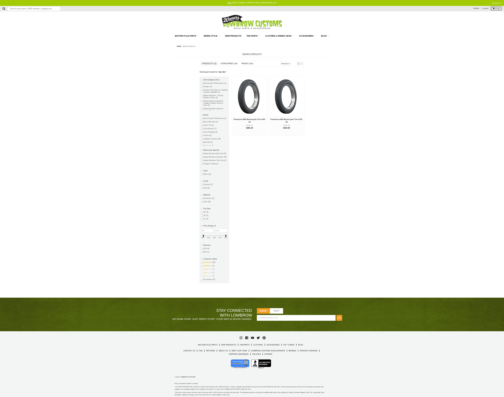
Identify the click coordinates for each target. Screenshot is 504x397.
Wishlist (476, 8)
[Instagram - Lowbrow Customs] (241, 337)
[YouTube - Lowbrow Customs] (252, 337)
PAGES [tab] (247, 63)
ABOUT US (223, 351)
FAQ (201, 351)
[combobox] (34, 9)
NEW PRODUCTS (228, 345)
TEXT (277, 310)
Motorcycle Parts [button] (186, 36)
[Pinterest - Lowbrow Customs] (264, 337)
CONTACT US (189, 351)
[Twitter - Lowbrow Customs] (258, 337)
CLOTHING (258, 345)
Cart (497, 8)
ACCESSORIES (273, 345)
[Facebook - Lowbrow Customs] (246, 337)
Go (339, 318)
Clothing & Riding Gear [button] (278, 36)
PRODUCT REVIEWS (309, 351)
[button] (298, 63)
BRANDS (292, 351)
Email (263, 310)
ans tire (222, 72)
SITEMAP (268, 354)
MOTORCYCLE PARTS (207, 345)
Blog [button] (324, 36)
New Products (233, 36)
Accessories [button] (306, 36)
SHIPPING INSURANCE (239, 354)
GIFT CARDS (288, 345)
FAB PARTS (245, 345)
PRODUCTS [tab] (209, 63)
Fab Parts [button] (252, 36)
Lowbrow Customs (187, 377)
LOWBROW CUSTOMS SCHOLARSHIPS (268, 351)
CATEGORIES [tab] (228, 63)
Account (485, 8)
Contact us (496, 3)
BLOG (300, 345)
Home (179, 46)
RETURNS (210, 351)
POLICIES (256, 354)
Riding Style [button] (211, 36)
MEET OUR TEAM (239, 351)
